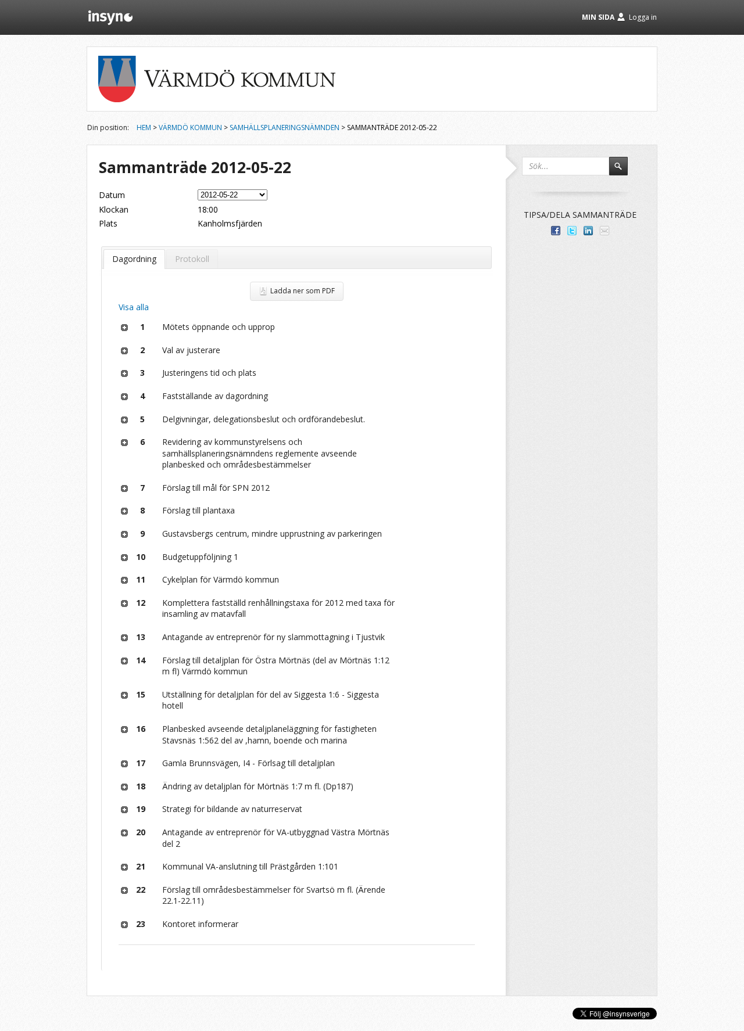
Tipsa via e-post (604, 230)
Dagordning (134, 258)
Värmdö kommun (190, 127)
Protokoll (192, 258)
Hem (144, 127)
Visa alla (134, 306)
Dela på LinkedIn (588, 230)
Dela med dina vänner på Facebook (555, 230)
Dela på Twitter (572, 230)
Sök (623, 171)
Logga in (643, 17)
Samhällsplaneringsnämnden (284, 127)
